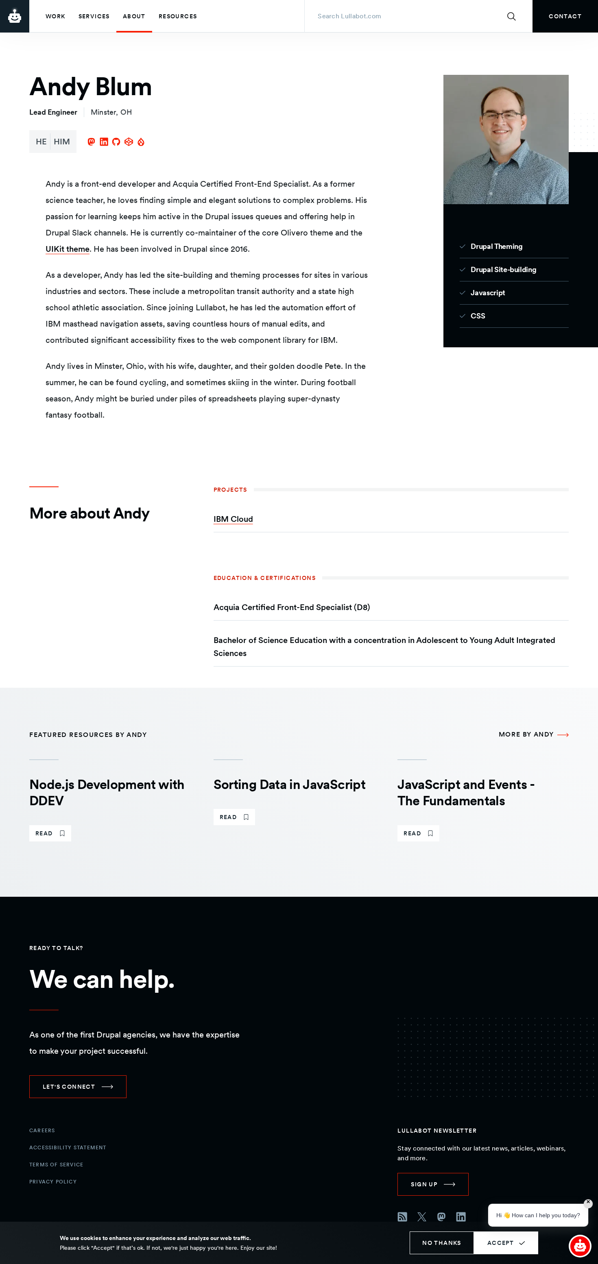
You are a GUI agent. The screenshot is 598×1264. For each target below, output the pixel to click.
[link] (565, 16)
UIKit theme (67, 249)
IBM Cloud (233, 519)
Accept (500, 1243)
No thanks (441, 1243)
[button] (580, 1246)
